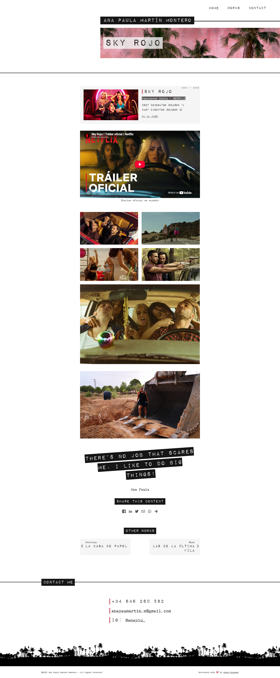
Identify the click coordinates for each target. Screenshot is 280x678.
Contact (257, 8)
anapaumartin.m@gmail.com (141, 611)
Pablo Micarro (231, 672)
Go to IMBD (150, 116)
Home (214, 8)
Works (234, 8)
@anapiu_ (135, 620)
